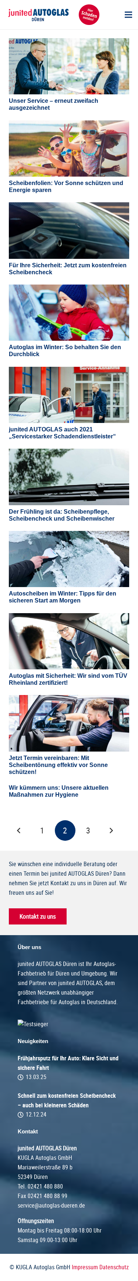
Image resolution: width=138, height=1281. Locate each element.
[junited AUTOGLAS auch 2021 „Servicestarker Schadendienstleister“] (69, 395)
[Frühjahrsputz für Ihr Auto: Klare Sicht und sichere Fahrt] (69, 1067)
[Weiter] (111, 830)
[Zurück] (19, 830)
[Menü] (128, 15)
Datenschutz (114, 1267)
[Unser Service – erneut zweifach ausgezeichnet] (69, 66)
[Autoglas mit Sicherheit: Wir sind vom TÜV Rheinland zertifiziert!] (69, 641)
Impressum (85, 1267)
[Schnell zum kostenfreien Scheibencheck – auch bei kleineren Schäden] (69, 1105)
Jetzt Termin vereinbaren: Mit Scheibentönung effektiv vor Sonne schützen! (58, 765)
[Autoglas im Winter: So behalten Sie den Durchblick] (69, 313)
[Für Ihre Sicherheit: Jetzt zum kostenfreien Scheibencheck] (69, 230)
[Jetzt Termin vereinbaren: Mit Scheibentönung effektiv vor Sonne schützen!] (69, 723)
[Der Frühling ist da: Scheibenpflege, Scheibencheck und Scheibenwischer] (69, 477)
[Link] (38, 15)
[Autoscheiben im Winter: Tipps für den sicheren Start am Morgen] (69, 559)
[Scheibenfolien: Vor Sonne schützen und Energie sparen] (69, 148)
